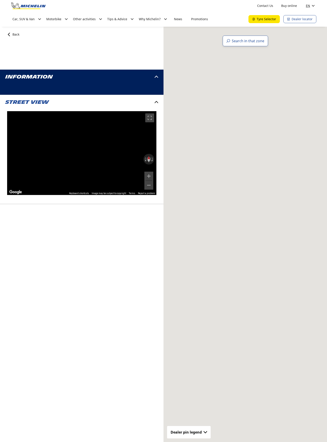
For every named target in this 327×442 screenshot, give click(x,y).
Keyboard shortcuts (79, 193)
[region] (81, 153)
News (178, 19)
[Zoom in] (148, 176)
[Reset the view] (149, 159)
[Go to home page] (28, 6)
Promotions (199, 19)
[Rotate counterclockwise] (145, 159)
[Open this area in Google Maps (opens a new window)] (15, 192)
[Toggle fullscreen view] (149, 117)
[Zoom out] (148, 185)
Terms (132, 193)
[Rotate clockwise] (152, 159)
